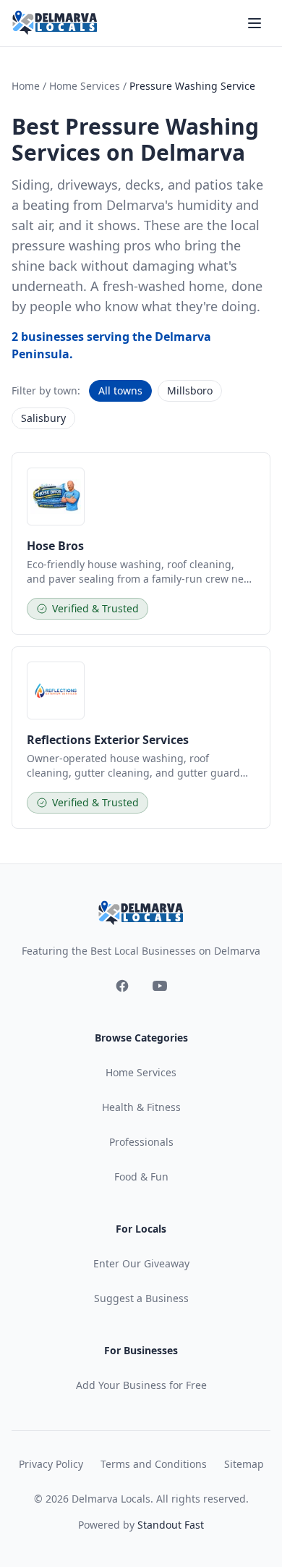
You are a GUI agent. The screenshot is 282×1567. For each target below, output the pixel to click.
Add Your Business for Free (141, 1385)
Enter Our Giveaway (141, 1263)
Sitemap (244, 1464)
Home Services (84, 86)
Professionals (141, 1142)
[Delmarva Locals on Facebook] (122, 986)
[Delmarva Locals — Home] (55, 23)
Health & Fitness (141, 1107)
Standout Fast (170, 1525)
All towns (120, 390)
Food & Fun (141, 1176)
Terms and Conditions (154, 1464)
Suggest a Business (141, 1298)
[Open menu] (254, 23)
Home (26, 86)
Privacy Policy (51, 1464)
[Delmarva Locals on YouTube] (160, 986)
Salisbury (43, 418)
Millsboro (190, 390)
